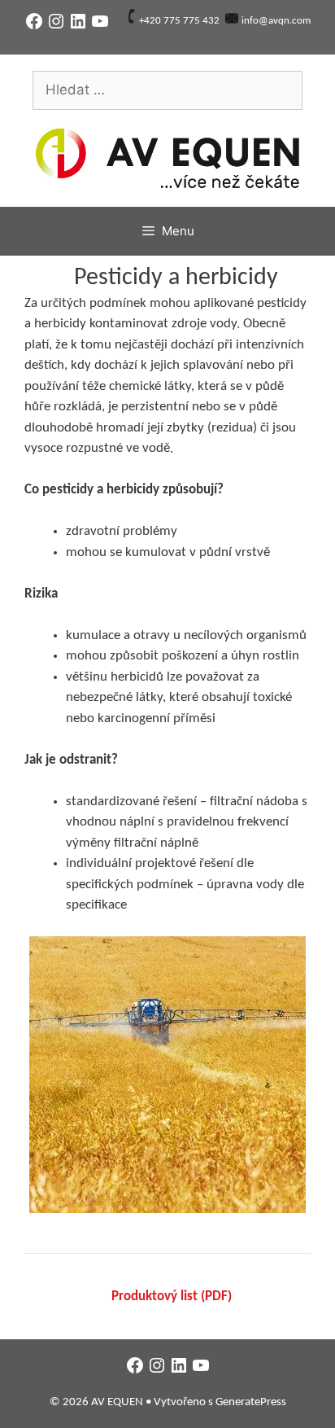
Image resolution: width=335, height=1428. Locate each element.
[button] (167, 1074)
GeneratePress (250, 1402)
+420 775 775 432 (179, 20)
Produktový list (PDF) (171, 1296)
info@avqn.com (276, 20)
